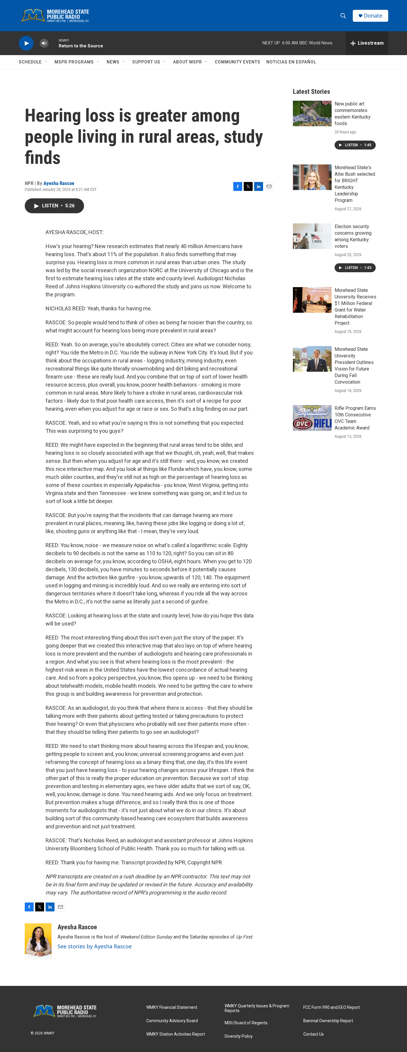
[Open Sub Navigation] (46, 62)
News (113, 62)
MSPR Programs (74, 62)
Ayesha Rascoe (59, 183)
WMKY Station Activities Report (175, 1034)
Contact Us (313, 1034)
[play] (26, 43)
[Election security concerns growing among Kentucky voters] (312, 236)
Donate (373, 16)
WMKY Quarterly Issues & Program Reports (257, 1008)
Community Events (237, 62)
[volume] (44, 43)
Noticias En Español (291, 62)
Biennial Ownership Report (328, 1021)
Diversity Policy (239, 1036)
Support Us (146, 62)
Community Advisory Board (172, 1021)
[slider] (54, 43)
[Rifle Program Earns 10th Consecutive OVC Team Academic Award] (312, 418)
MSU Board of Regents (246, 1023)
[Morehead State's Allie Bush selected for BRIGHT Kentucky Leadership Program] (312, 177)
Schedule (30, 62)
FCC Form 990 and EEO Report (331, 1007)
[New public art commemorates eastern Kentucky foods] (312, 113)
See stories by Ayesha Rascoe (95, 946)
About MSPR (187, 62)
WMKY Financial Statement (171, 1007)
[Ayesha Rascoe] (38, 941)
